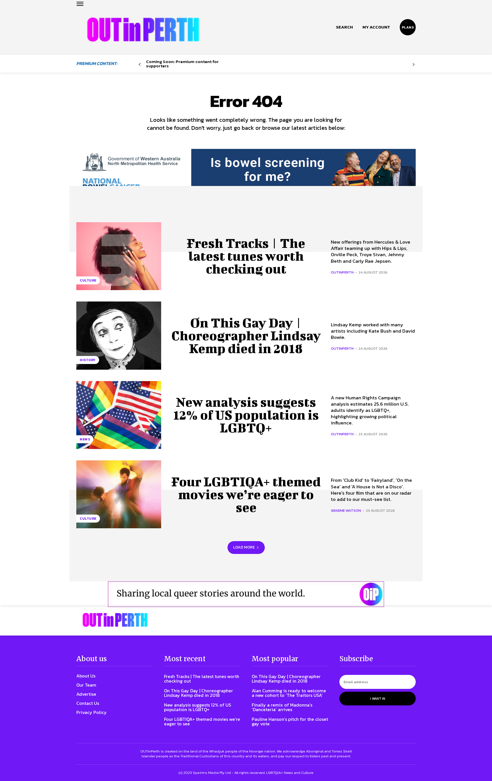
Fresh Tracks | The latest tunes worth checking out (246, 256)
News (85, 439)
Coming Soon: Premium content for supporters (182, 63)
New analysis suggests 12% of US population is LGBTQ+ (246, 414)
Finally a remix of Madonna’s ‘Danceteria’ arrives (282, 707)
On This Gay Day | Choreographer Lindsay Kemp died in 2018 (246, 335)
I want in (377, 698)
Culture (88, 280)
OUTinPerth (342, 272)
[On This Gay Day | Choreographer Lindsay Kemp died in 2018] (118, 335)
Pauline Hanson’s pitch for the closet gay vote (290, 721)
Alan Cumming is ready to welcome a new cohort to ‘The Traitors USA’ (289, 693)
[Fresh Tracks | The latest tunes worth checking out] (118, 256)
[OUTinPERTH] (143, 29)
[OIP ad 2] (246, 594)
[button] (344, 27)
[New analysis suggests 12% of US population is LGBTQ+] (118, 415)
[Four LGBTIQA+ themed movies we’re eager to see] (118, 494)
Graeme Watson (346, 510)
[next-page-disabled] (413, 64)
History (88, 360)
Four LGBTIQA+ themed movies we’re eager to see (246, 494)
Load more (244, 547)
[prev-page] (139, 64)
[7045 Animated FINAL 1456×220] (246, 174)
